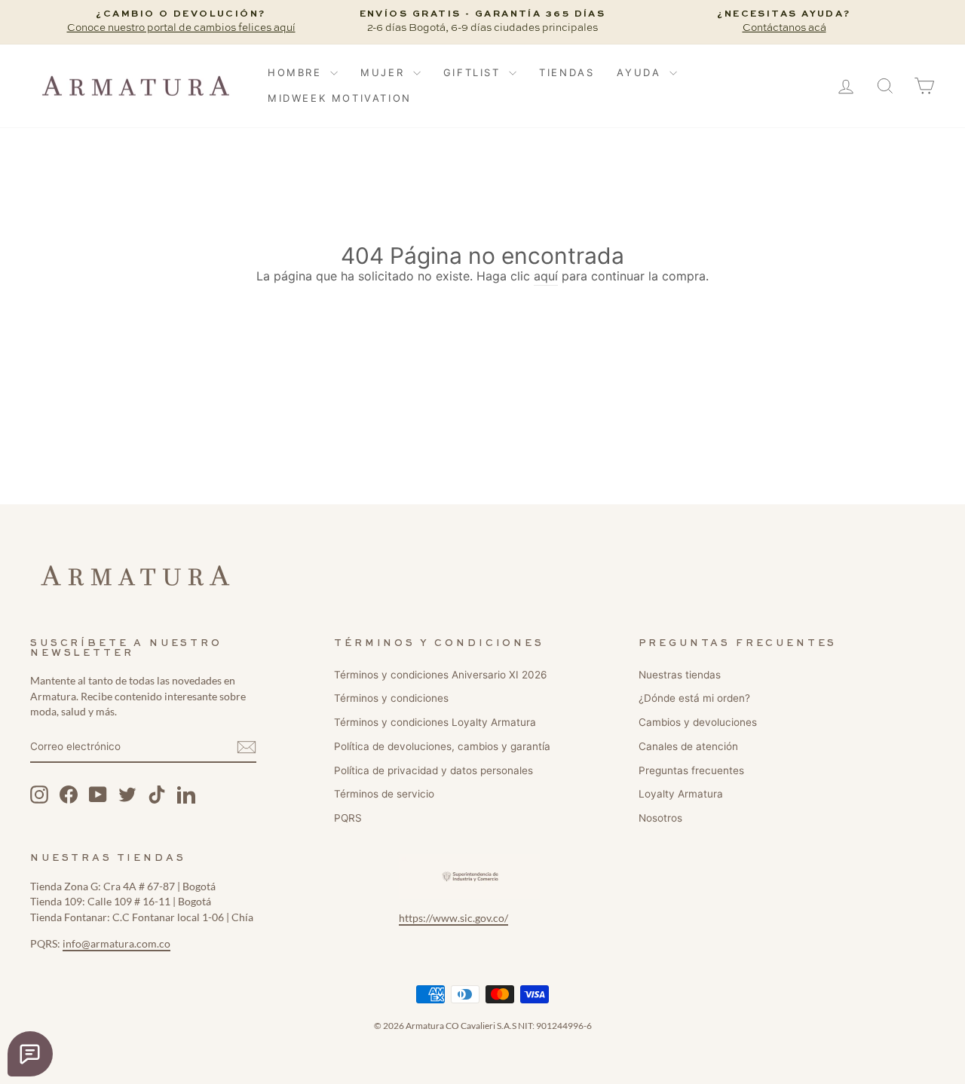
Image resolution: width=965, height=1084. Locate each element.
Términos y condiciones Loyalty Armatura (435, 722)
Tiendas (566, 72)
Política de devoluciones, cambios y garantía (442, 746)
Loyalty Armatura (681, 794)
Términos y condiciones (391, 698)
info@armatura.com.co (116, 944)
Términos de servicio (384, 794)
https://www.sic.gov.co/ (453, 918)
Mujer (384, 72)
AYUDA (641, 72)
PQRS (348, 818)
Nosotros (660, 818)
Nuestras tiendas (680, 675)
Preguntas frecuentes (691, 770)
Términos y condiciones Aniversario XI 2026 (440, 675)
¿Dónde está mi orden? (694, 698)
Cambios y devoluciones (698, 722)
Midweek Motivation (340, 98)
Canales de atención (688, 746)
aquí (546, 275)
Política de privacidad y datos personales (433, 770)
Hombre (297, 72)
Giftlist (474, 72)
